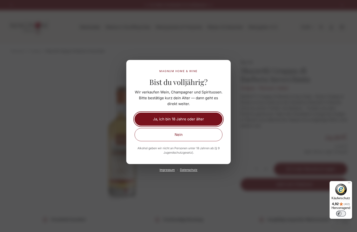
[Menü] (349, 184)
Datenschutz (188, 170)
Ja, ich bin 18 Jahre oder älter (178, 119)
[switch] (341, 213)
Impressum (167, 170)
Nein (179, 134)
